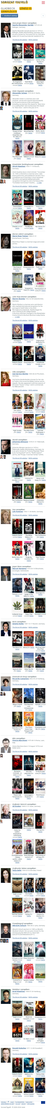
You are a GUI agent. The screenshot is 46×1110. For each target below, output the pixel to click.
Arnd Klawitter (18, 991)
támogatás (30, 1104)
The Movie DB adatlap (19, 40)
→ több (39, 183)
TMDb (20, 62)
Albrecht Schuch (19, 925)
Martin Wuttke (18, 299)
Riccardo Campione (20, 678)
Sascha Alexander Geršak (22, 25)
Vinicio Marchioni (19, 740)
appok (23, 1104)
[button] (43, 2)
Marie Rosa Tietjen (20, 236)
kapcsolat (29, 1102)
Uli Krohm (16, 806)
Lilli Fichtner (17, 511)
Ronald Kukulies (19, 1048)
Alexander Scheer (19, 93)
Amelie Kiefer (18, 623)
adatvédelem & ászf (7, 1104)
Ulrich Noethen (18, 166)
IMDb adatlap (33, 40)
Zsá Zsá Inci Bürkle (20, 374)
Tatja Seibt (16, 870)
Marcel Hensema (19, 568)
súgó (12, 1102)
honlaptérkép (19, 1102)
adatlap (10, 16)
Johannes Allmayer (20, 442)
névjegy (3, 1102)
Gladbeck (8, 8)
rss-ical (18, 1104)
